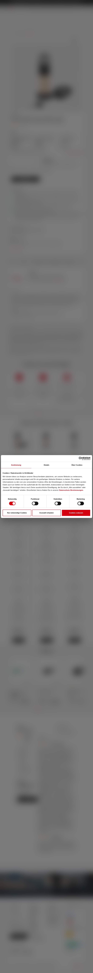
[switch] (35, 503)
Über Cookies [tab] (76, 465)
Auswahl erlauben (46, 513)
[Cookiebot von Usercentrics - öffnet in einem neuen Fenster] (80, 458)
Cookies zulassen (76, 513)
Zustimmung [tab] (16, 465)
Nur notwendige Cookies (17, 513)
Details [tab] (46, 465)
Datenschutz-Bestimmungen (71, 490)
